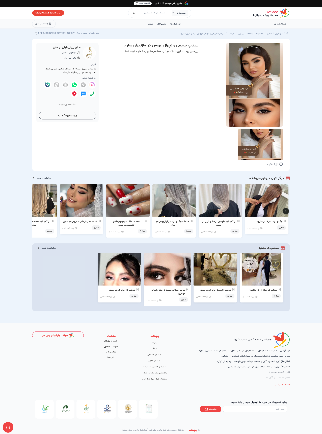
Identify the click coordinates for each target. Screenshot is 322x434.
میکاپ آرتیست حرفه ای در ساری (215, 290)
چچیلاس (272, 11)
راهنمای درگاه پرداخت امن (154, 378)
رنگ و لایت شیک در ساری (269, 221)
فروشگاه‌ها (175, 23)
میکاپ (231, 33)
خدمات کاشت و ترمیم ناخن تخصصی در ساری (126, 223)
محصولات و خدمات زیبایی (250, 33)
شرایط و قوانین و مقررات (154, 366)
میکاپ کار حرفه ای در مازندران (263, 290)
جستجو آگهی (154, 360)
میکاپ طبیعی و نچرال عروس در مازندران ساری (202, 33)
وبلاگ (150, 23)
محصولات (161, 23)
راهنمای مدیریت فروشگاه (155, 372)
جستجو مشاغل (154, 354)
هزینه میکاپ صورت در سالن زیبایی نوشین (168, 291)
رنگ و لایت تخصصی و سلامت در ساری (33, 223)
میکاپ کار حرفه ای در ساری (122, 290)
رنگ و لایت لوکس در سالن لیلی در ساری (218, 223)
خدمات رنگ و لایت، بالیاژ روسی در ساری (172, 223)
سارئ (269, 33)
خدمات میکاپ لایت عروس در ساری (80, 221)
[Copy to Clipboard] (36, 34)
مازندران (279, 33)
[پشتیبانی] (8, 427)
